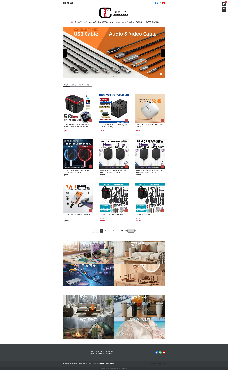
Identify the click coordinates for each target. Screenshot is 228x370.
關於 (92, 351)
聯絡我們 (92, 353)
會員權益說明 (109, 351)
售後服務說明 (100, 353)
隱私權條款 (109, 353)
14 (114, 231)
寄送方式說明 (100, 351)
